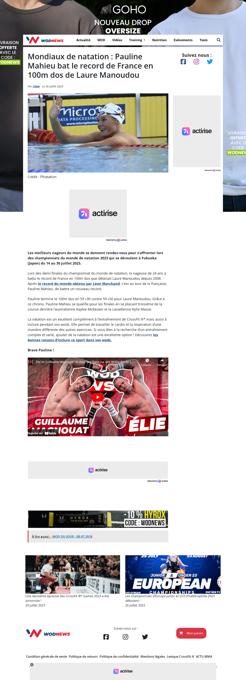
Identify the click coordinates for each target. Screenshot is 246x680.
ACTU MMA (204, 656)
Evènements (183, 40)
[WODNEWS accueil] (44, 40)
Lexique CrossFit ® (180, 656)
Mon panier (194, 633)
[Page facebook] (106, 637)
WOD (101, 40)
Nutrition (159, 40)
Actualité (83, 40)
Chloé (36, 86)
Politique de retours (83, 656)
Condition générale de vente (46, 656)
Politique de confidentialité (119, 656)
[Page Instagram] (125, 637)
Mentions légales (152, 656)
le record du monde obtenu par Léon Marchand (79, 283)
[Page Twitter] (145, 637)
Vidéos (117, 40)
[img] (219, 40)
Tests (204, 40)
